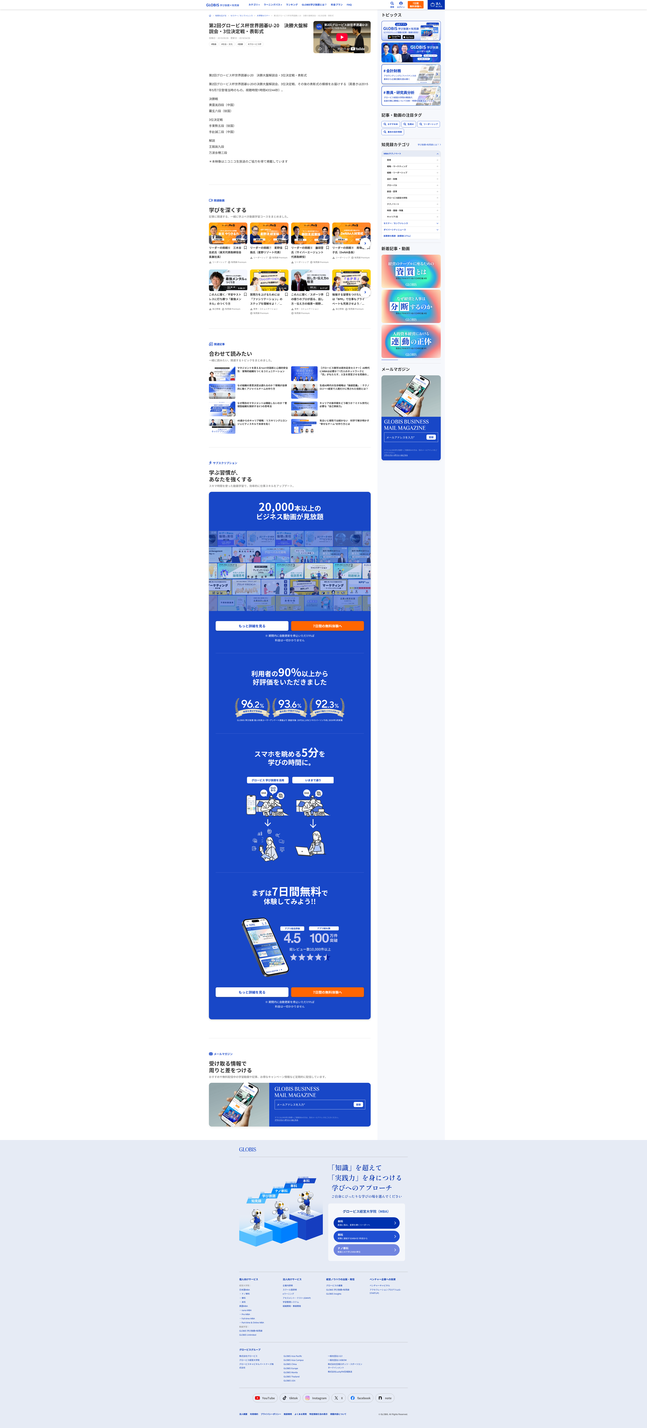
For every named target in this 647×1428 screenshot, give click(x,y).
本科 (354, 1222)
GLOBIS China (290, 1364)
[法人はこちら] (436, 4)
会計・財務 (392, 179)
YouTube (268, 1398)
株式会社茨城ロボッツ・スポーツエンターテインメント (345, 1366)
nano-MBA (247, 1310)
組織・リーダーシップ (397, 172)
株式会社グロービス (248, 1356)
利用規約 (254, 1414)
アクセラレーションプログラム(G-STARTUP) (385, 1291)
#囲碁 (240, 44)
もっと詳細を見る (252, 625)
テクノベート (393, 204)
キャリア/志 (392, 216)
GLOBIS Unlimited (247, 1334)
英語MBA (243, 1306)
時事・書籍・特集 (395, 210)
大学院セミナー (263, 15)
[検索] (392, 4)
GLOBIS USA (289, 1380)
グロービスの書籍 (334, 1285)
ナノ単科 (349, 1249)
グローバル (392, 185)
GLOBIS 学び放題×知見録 (250, 1330)
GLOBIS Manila (291, 1372)
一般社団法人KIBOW (337, 1360)
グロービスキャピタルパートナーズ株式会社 (256, 1366)
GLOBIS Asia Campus (294, 1360)
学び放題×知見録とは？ (428, 144)
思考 (389, 160)
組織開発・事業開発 (292, 1306)
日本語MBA (244, 1289)
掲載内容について (338, 1414)
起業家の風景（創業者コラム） (398, 235)
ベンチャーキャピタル (380, 1285)
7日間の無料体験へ (327, 625)
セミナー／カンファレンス (241, 15)
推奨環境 (288, 1414)
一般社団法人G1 (335, 1356)
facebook (364, 1398)
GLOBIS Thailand (291, 1376)
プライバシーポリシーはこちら (286, 1120)
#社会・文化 (227, 44)
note (388, 1398)
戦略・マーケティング (397, 166)
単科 (353, 1236)
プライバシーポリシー (271, 1414)
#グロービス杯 (254, 44)
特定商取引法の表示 (318, 1414)
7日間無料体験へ (416, 5)
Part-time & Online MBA (253, 1322)
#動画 (213, 44)
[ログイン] (401, 4)
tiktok (293, 1398)
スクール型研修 (290, 1289)
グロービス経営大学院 (397, 197)
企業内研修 (288, 1285)
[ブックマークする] (245, 248)
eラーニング (288, 1293)
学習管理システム (291, 1302)
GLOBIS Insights (333, 1293)
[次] (365, 243)
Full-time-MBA (248, 1318)
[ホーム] (210, 15)
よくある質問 (301, 1414)
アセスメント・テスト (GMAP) (297, 1298)
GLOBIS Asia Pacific (293, 1356)
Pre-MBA (246, 1314)
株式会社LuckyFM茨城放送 (340, 1371)
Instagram (319, 1398)
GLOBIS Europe (291, 1368)
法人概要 (243, 1414)
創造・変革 (392, 191)
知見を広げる (220, 15)
